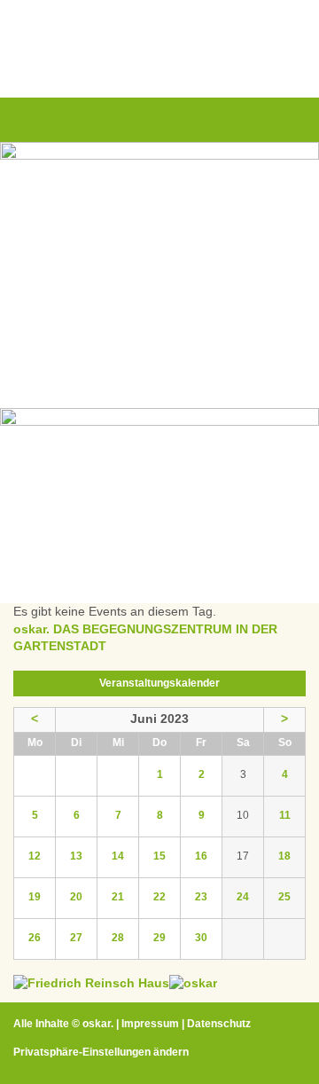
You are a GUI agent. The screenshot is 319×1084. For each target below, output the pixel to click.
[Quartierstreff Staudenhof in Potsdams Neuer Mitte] (193, 983)
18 (284, 856)
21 (118, 897)
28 (118, 937)
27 (76, 937)
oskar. (97, 1023)
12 (34, 856)
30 (201, 937)
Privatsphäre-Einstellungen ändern (101, 1052)
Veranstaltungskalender (159, 683)
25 (284, 897)
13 (76, 856)
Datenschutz (219, 1023)
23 (201, 897)
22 (159, 897)
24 (243, 897)
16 (201, 856)
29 (159, 937)
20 (76, 897)
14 (118, 856)
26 (34, 937)
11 (285, 815)
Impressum (150, 1023)
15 (159, 856)
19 (34, 897)
